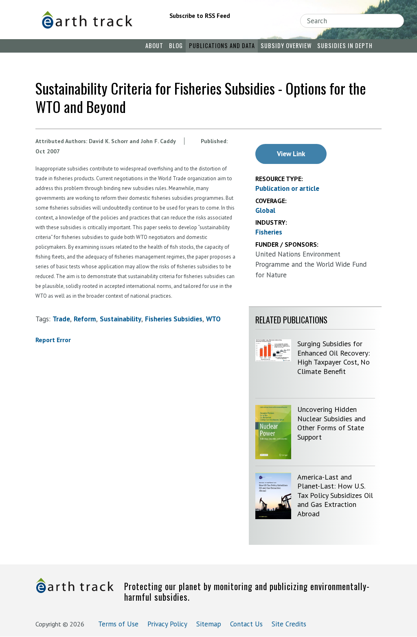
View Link (291, 153)
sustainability (120, 318)
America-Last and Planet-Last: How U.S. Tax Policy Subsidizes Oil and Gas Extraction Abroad (335, 495)
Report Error (53, 340)
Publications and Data (222, 45)
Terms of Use (118, 623)
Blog (176, 45)
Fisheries (268, 232)
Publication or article (287, 188)
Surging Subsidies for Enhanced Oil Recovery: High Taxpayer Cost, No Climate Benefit (333, 357)
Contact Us (246, 623)
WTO (213, 318)
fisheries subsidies (173, 318)
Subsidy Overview (286, 45)
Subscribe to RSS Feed (199, 16)
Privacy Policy (167, 623)
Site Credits (289, 623)
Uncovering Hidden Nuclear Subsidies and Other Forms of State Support (331, 423)
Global (265, 210)
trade (61, 318)
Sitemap (208, 623)
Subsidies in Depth (345, 45)
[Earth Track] (92, 20)
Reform (85, 318)
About (154, 45)
